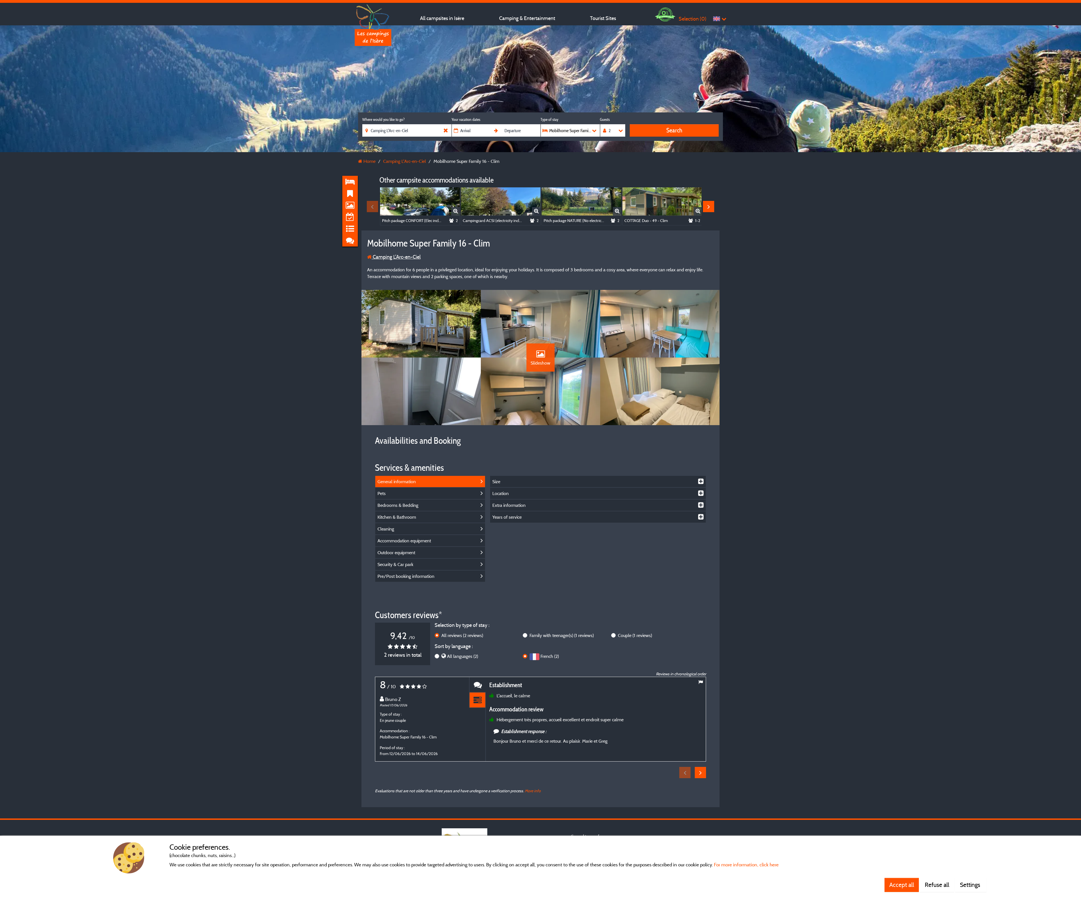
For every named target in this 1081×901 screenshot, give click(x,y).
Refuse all (937, 884)
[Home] (373, 15)
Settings (971, 884)
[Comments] (477, 685)
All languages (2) (462, 656)
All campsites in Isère (442, 18)
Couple (635, 635)
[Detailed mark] (477, 700)
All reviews (462, 635)
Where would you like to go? (383, 119)
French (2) (549, 656)
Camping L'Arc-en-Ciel (396, 257)
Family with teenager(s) (562, 635)
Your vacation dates (466, 119)
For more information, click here (746, 864)
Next (708, 206)
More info (533, 790)
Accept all (901, 884)
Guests (605, 119)
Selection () (692, 18)
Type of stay (549, 119)
